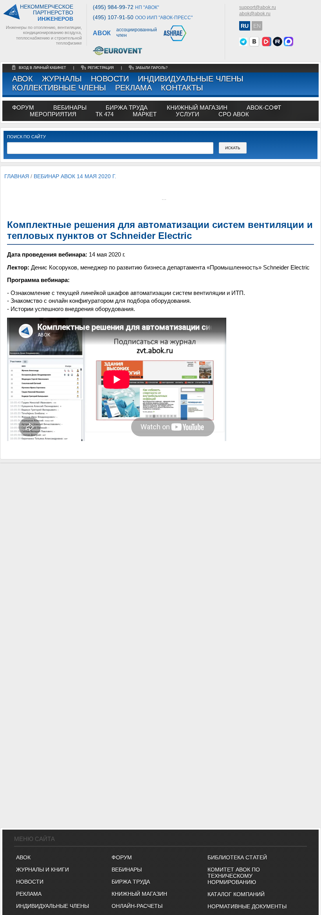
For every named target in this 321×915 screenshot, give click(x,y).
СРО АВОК (233, 114)
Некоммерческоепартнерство (46, 13)
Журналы (62, 78)
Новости (110, 78)
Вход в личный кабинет (43, 68)
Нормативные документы (247, 906)
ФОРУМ (23, 107)
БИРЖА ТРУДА (131, 882)
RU (245, 26)
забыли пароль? (151, 68)
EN (257, 26)
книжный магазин (197, 107)
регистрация (101, 68)
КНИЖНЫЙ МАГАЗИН (139, 894)
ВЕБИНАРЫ (127, 869)
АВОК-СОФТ (264, 107)
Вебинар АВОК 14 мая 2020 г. (75, 176)
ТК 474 (105, 114)
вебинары (70, 107)
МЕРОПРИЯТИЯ (53, 114)
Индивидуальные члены (190, 78)
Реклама (133, 87)
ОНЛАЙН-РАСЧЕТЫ (137, 906)
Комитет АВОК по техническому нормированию (233, 875)
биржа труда (127, 107)
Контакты (182, 87)
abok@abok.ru (255, 13)
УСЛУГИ (187, 114)
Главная (16, 176)
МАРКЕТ (145, 114)
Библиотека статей (237, 857)
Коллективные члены (59, 87)
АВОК (22, 78)
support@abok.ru (257, 7)
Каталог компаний (236, 894)
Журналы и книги (42, 869)
